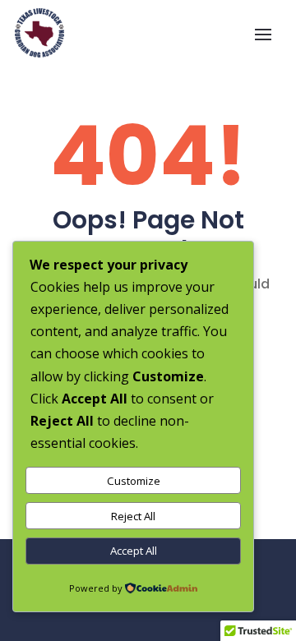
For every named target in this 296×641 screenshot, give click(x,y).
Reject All (133, 516)
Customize (133, 480)
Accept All (133, 550)
